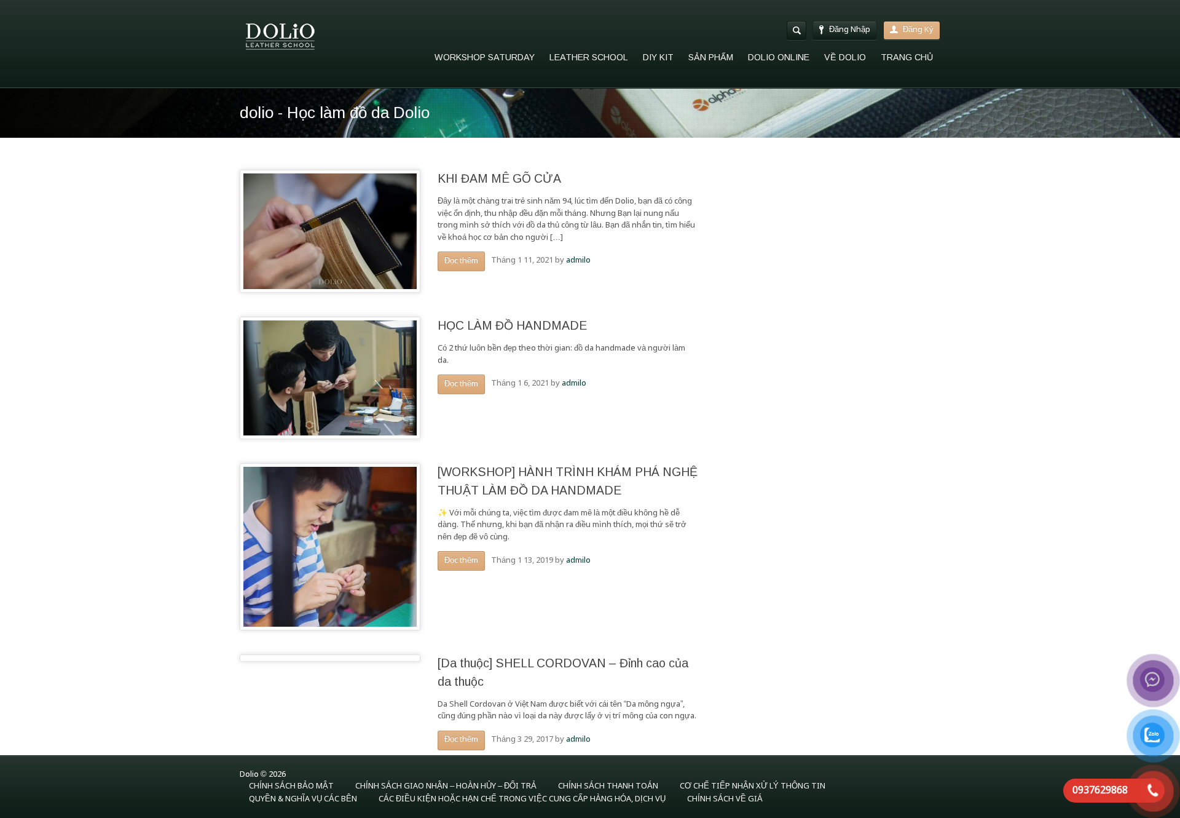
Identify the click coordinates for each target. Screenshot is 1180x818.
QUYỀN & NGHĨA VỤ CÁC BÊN (303, 799)
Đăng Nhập (849, 30)
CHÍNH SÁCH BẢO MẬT (291, 786)
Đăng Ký (918, 30)
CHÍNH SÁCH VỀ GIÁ (725, 799)
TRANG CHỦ (907, 57)
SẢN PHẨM (710, 57)
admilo (578, 260)
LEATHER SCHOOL (588, 57)
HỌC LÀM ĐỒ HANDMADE (512, 325)
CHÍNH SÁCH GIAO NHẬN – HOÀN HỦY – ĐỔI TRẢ (446, 786)
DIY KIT (658, 57)
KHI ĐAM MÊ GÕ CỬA (499, 178)
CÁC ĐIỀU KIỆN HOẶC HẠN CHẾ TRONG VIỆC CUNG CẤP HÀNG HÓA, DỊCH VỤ (522, 799)
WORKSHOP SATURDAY (485, 57)
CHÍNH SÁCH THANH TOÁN (608, 786)
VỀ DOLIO (845, 57)
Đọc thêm (461, 261)
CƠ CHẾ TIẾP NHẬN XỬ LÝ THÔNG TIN (752, 786)
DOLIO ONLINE (778, 57)
